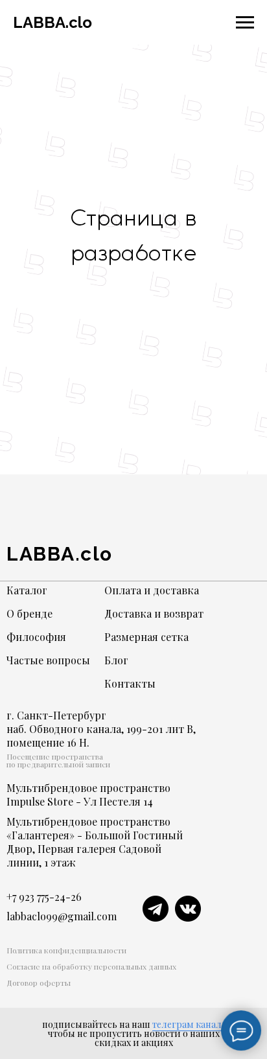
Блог (116, 660)
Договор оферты (38, 982)
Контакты (130, 683)
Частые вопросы (48, 660)
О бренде (29, 613)
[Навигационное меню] (245, 22)
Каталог (26, 590)
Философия (36, 637)
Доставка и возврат (153, 613)
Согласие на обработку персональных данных (91, 966)
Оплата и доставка (151, 590)
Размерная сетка (146, 637)
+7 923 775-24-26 (44, 896)
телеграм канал (187, 1024)
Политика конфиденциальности (66, 950)
